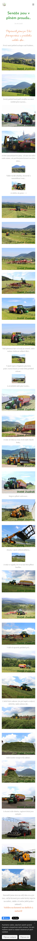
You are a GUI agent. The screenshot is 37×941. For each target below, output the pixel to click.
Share (7, 918)
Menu (33, 4)
